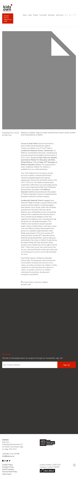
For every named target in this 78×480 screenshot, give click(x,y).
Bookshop (51, 15)
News (30, 15)
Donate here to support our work (8, 18)
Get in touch (59, 15)
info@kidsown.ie (8, 456)
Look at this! (43, 15)
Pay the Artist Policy (9, 472)
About (25, 15)
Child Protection (8, 469)
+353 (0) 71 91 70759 (10, 454)
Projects (35, 15)
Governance (6, 474)
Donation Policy (8, 467)
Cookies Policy (7, 465)
